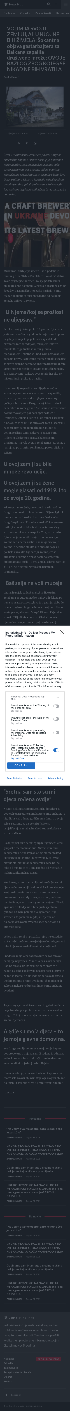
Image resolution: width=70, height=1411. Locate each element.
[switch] (56, 706)
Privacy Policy (55, 778)
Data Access (35, 778)
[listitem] (35, 697)
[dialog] (35, 705)
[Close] (63, 633)
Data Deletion (14, 778)
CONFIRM (21, 765)
